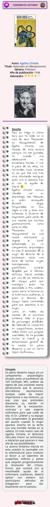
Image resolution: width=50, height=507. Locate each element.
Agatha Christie (29, 63)
